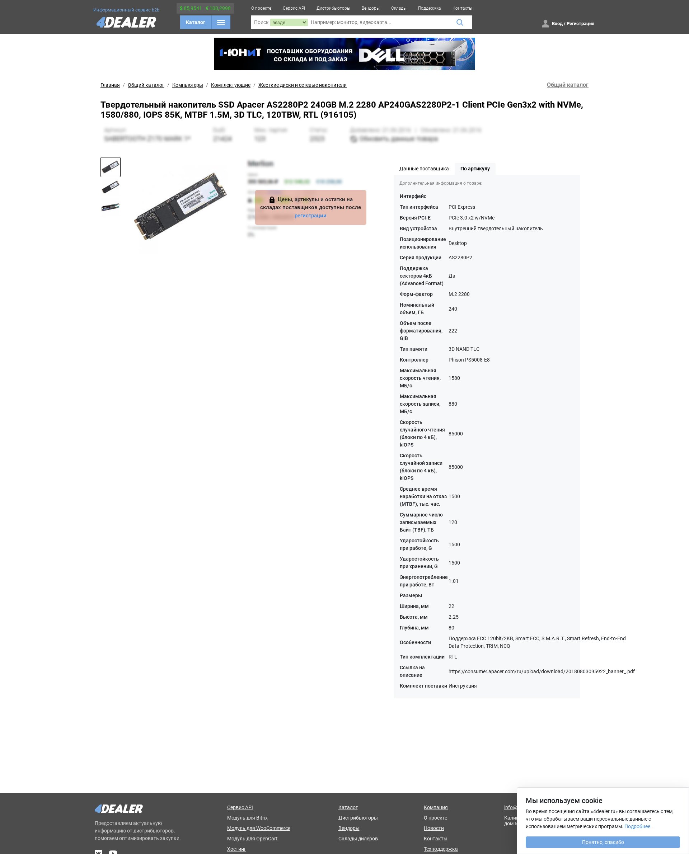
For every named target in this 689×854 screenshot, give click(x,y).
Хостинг (236, 849)
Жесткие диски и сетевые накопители (302, 85)
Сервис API (294, 8)
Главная (110, 85)
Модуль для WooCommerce (258, 828)
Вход (557, 23)
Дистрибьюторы (333, 8)
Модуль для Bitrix (247, 818)
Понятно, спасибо (603, 842)
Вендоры (371, 8)
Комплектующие (230, 85)
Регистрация (580, 23)
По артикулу (475, 168)
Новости (434, 828)
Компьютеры (187, 85)
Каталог (195, 22)
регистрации (311, 215)
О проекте (261, 8)
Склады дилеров (358, 838)
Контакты (462, 8)
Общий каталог (146, 85)
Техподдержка (441, 849)
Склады (399, 8)
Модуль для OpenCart (252, 838)
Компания (436, 807)
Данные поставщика (424, 168)
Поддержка (429, 8)
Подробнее (637, 826)
